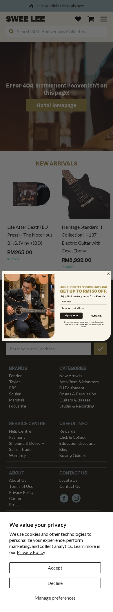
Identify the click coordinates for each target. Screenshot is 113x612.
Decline (55, 583)
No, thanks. (96, 316)
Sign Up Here (71, 315)
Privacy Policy (31, 552)
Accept (55, 567)
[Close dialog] (108, 273)
